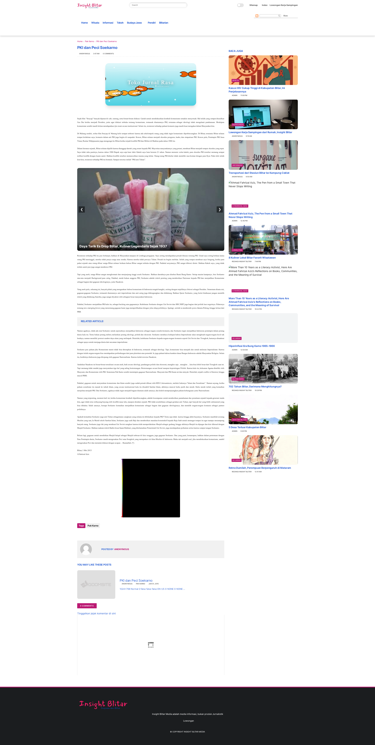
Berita (235, 80)
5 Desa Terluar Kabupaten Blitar (247, 427)
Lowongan (188, 720)
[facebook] (255, 12)
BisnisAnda (237, 125)
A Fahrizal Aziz (239, 206)
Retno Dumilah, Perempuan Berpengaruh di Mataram (260, 467)
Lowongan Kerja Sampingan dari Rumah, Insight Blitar (260, 132)
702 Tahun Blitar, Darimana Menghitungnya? (255, 386)
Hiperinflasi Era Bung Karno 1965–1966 (252, 346)
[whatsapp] (265, 12)
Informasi (108, 22)
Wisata (95, 22)
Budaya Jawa (134, 22)
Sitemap (253, 5)
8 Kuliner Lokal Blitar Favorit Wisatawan (252, 257)
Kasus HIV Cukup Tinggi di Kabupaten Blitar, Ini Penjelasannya (257, 90)
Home (84, 22)
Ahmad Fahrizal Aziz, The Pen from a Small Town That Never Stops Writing (260, 215)
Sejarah (236, 338)
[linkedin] (103, 533)
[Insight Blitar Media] (90, 6)
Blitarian (163, 22)
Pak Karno (89, 41)
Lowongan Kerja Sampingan (284, 5)
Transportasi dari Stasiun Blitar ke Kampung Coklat (259, 172)
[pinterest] (269, 12)
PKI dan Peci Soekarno (136, 580)
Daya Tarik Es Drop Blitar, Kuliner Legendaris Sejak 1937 (123, 246)
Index (264, 5)
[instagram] (274, 12)
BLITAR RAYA (238, 379)
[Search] (184, 5)
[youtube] (279, 12)
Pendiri (152, 22)
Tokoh (120, 22)
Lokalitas (237, 250)
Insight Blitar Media (194, 731)
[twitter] (260, 12)
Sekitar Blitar (239, 420)
